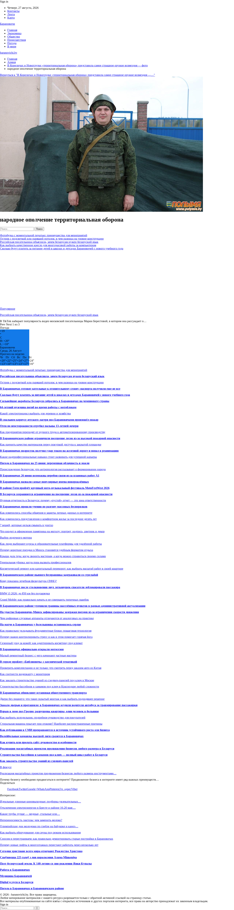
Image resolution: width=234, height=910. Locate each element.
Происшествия (16, 39)
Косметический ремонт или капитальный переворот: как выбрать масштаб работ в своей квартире (61, 568)
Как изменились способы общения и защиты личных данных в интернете (46, 512)
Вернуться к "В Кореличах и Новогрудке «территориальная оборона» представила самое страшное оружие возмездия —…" (77, 74)
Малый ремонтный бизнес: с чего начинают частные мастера (38, 655)
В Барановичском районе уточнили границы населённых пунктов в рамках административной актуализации (72, 605)
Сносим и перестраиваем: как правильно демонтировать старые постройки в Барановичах (56, 838)
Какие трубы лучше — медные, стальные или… (30, 813)
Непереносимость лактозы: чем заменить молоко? (31, 820)
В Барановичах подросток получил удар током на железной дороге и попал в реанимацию (59, 450)
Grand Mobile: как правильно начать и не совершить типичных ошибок (44, 599)
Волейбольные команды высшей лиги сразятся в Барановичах (42, 736)
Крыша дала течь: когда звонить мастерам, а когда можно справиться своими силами (53, 556)
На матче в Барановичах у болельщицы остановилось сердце (40, 624)
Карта (11, 17)
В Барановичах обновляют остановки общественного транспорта (43, 692)
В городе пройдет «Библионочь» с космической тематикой (38, 661)
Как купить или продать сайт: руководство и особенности (38, 742)
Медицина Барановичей (16, 876)
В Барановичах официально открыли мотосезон (32, 649)
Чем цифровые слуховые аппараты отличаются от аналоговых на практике (47, 618)
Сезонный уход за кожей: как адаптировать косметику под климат (41, 643)
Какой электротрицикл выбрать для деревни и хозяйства (35, 413)
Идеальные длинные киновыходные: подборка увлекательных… (40, 801)
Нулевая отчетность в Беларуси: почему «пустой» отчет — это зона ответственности (53, 500)
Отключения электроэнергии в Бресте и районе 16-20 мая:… (38, 807)
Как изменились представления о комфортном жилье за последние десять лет (48, 519)
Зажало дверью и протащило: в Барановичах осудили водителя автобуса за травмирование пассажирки (68, 705)
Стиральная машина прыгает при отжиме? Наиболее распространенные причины (51, 723)
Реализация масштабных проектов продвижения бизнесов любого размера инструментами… (58, 773)
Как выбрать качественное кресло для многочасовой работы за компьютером (48, 245)
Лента (11, 14)
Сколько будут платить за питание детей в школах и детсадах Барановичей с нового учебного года (61, 248)
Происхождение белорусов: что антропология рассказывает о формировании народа (53, 469)
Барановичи (7, 23)
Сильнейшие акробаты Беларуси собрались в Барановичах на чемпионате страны (54, 401)
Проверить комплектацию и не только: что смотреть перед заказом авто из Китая (50, 667)
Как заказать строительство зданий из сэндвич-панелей (36, 761)
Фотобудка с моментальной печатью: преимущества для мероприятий (43, 235)
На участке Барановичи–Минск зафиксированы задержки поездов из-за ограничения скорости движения (69, 612)
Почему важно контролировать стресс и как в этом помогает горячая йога (46, 636)
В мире (11, 46)
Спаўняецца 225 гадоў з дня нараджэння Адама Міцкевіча (38, 857)
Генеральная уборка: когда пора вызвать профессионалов (35, 562)
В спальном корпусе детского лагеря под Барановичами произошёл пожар (49, 419)
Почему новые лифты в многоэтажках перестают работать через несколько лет (49, 844)
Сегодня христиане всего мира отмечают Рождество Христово (41, 851)
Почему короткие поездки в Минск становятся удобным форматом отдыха (46, 550)
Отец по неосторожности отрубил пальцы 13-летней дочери (39, 425)
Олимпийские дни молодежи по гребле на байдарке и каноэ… (39, 826)
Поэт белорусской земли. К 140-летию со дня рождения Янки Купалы (46, 863)
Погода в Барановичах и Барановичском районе (32, 888)
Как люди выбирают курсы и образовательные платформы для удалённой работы (51, 543)
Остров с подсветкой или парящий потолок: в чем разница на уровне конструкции (52, 238)
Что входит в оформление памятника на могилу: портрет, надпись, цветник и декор (52, 531)
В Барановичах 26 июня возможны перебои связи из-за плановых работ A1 (49, 475)
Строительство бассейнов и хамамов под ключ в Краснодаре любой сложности (49, 686)
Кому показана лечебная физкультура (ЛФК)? (28, 581)
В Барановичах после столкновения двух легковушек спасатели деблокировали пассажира (60, 587)
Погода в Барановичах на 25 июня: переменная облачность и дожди (44, 463)
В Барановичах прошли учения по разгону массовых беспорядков (43, 506)
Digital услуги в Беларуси (16, 882)
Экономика (14, 33)
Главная (12, 30)
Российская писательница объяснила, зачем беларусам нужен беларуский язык (49, 241)
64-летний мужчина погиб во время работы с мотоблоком (38, 407)
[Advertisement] (109, 278)
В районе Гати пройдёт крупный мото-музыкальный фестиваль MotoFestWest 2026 (55, 487)
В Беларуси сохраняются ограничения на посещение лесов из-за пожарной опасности (56, 494)
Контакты (13, 11)
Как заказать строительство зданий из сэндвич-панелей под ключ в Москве (47, 680)
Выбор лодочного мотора (16, 537)
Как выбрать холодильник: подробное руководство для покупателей (42, 717)
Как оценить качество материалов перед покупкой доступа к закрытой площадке (50, 444)
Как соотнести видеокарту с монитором (25, 674)
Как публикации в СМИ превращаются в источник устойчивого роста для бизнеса (55, 730)
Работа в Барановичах (15, 869)
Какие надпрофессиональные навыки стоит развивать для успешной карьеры (48, 456)
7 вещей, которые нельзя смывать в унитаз (26, 525)
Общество (13, 36)
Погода (11, 43)
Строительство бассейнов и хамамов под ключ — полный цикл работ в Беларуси (53, 754)
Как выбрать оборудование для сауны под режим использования (40, 832)
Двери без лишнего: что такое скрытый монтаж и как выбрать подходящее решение (52, 698)
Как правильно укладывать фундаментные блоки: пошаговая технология (45, 630)
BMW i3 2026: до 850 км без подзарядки (25, 593)
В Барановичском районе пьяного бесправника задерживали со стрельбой (49, 574)
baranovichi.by (8, 52)
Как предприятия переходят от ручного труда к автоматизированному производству (52, 432)
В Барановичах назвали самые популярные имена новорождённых (44, 481)
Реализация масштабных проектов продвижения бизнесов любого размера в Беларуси (57, 748)
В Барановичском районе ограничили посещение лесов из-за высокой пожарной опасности (60, 438)
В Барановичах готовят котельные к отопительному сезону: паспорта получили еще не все (60, 388)
